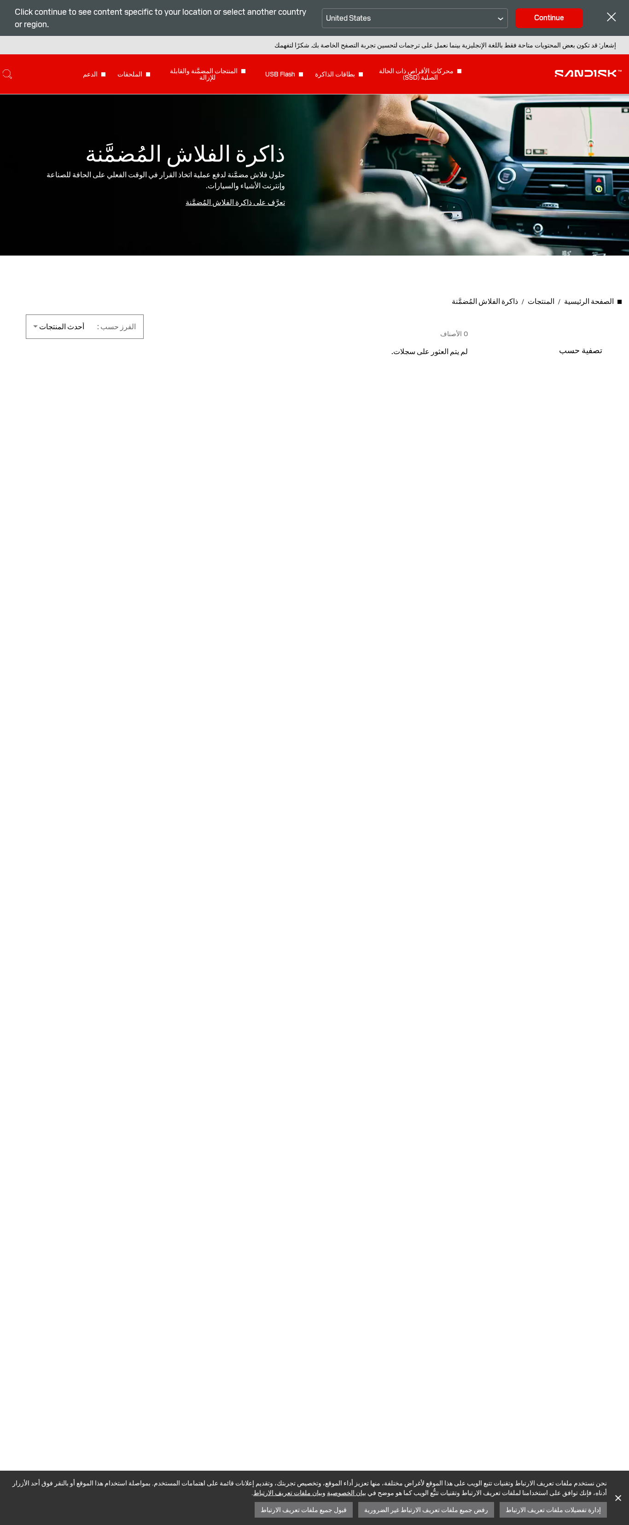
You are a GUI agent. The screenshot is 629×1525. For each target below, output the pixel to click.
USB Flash (280, 74)
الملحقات (129, 74)
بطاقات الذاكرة (335, 74)
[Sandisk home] (588, 73)
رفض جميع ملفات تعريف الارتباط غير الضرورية (426, 1509)
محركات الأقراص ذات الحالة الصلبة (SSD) (416, 74)
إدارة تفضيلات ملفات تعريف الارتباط (553, 1509)
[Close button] (611, 18)
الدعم (90, 74)
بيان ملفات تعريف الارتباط (287, 1492)
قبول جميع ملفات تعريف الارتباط (304, 1509)
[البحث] (7, 74)
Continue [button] (549, 18)
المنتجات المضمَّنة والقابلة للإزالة (204, 74)
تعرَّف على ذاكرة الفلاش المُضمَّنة (235, 202)
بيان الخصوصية (346, 1492)
